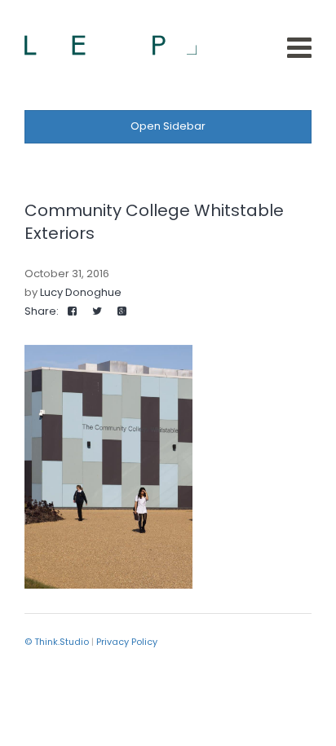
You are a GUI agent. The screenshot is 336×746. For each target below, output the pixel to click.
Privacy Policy (126, 641)
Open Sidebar (168, 126)
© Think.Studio (56, 641)
